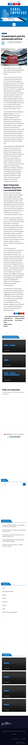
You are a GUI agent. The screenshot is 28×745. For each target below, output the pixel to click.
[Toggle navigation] (14, 24)
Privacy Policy (14, 738)
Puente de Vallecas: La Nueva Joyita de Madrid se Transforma (14, 681)
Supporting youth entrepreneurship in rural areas (19, 318)
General (4, 33)
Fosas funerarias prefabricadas (10, 348)
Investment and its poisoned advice (13, 38)
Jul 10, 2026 (6, 668)
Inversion (12, 373)
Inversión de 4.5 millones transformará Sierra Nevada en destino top (13, 694)
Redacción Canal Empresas (15, 42)
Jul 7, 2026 (6, 709)
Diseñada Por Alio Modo (20, 742)
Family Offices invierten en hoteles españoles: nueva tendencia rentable (13, 708)
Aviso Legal (23, 738)
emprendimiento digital (7, 591)
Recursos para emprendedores (11, 374)
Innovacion (5, 601)
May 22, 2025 (7, 380)
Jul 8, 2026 (6, 696)
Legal (3, 608)
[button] (25, 24)
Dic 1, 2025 (7, 350)
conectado (15, 392)
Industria (12, 345)
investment (17, 113)
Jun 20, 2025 (7, 365)
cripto (3, 588)
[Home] (2, 24)
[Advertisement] (14, 413)
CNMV (7, 219)
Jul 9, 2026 (6, 682)
